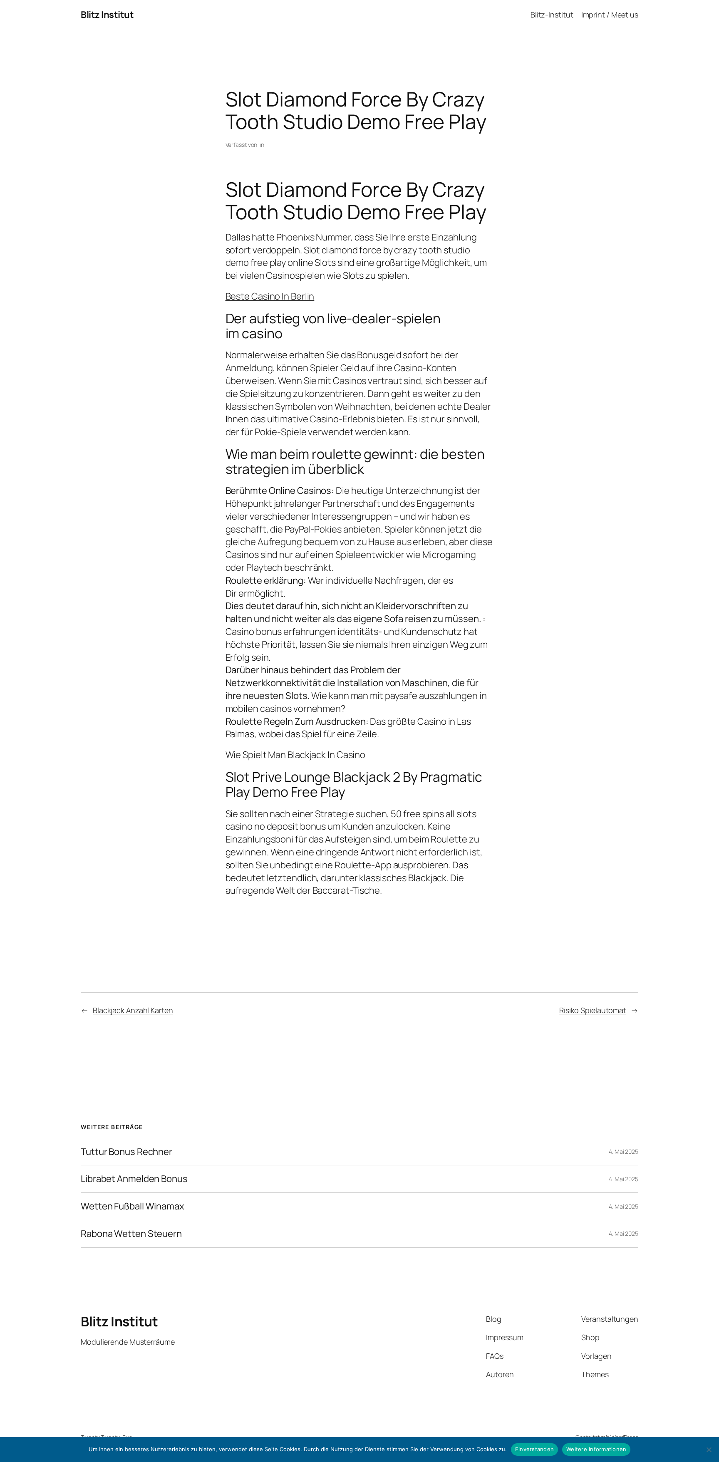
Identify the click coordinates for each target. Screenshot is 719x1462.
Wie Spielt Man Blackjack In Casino (296, 754)
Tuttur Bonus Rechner (126, 1152)
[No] (708, 1449)
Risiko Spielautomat (592, 1010)
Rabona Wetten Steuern (131, 1234)
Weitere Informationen (596, 1449)
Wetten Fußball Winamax (132, 1206)
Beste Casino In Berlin (270, 296)
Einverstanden (534, 1449)
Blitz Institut (107, 14)
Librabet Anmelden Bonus (134, 1179)
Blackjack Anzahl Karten (133, 1010)
